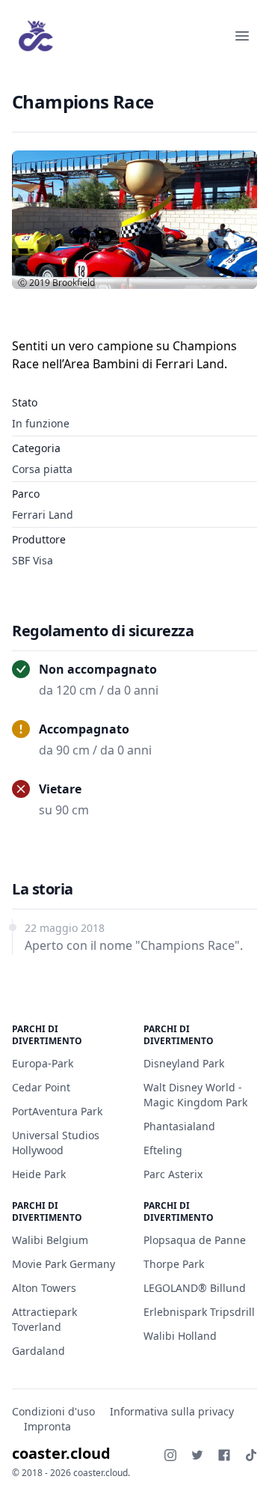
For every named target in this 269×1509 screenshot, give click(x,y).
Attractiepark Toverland (44, 1319)
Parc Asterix (172, 1174)
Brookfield (73, 282)
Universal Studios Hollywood (55, 1142)
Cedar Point (41, 1087)
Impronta (47, 1426)
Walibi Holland (180, 1336)
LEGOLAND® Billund (194, 1288)
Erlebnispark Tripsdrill (199, 1312)
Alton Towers (44, 1288)
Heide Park (39, 1174)
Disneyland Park (183, 1063)
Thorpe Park (173, 1264)
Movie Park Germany (63, 1264)
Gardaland (38, 1351)
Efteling (162, 1150)
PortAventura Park (57, 1111)
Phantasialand (179, 1126)
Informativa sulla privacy (172, 1411)
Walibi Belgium (50, 1240)
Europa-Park (42, 1063)
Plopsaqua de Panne (194, 1240)
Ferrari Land (42, 514)
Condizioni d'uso (53, 1411)
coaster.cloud (61, 1453)
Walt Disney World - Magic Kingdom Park (195, 1094)
